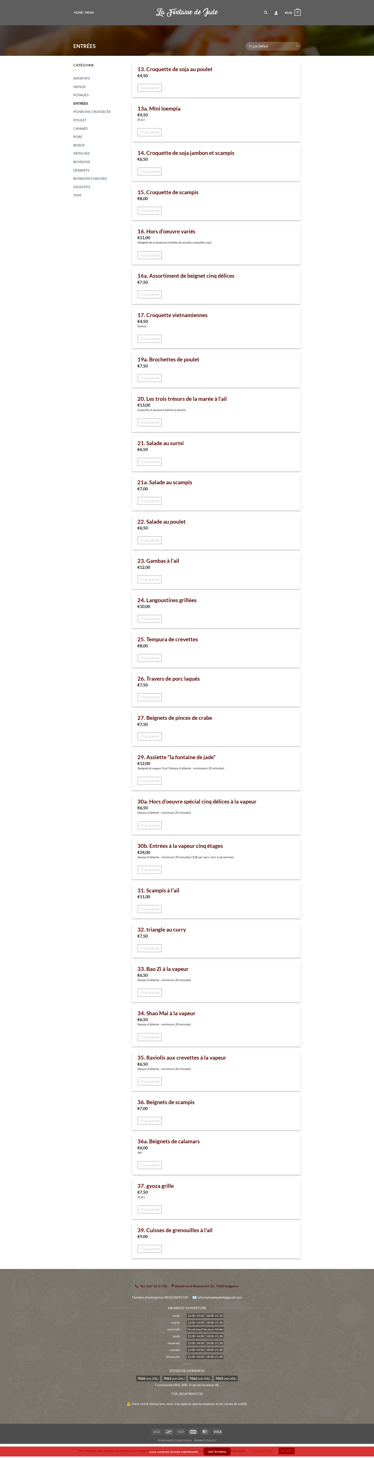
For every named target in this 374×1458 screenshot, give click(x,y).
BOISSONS (81, 162)
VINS (77, 195)
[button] (293, 13)
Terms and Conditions (174, 1440)
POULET (80, 120)
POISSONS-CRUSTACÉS (91, 111)
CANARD (80, 128)
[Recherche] (265, 12)
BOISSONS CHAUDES (90, 178)
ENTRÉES (80, 103)
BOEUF (79, 145)
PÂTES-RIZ (81, 153)
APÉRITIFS (81, 78)
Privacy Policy (205, 1440)
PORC (78, 137)
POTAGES (81, 95)
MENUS (79, 87)
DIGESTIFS (81, 187)
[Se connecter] (276, 13)
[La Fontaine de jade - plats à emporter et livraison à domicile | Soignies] (187, 12)
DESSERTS (81, 170)
